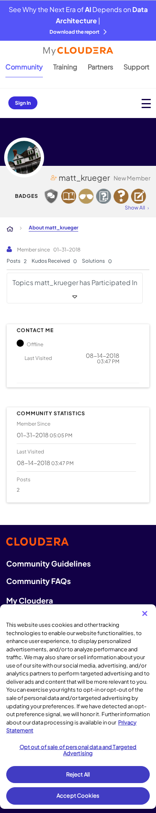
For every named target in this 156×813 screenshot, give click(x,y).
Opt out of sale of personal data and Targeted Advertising (78, 750)
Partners (100, 66)
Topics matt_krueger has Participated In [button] (74, 282)
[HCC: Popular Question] (121, 196)
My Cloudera (29, 600)
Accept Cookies (78, 795)
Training (65, 66)
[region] (78, 706)
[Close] (145, 613)
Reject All (78, 774)
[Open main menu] (146, 103)
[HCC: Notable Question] (103, 196)
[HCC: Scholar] (68, 196)
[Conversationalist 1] (51, 196)
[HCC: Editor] (138, 196)
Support (136, 66)
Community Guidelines (48, 563)
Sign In (23, 103)
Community (24, 66)
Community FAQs (38, 581)
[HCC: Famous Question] (86, 196)
